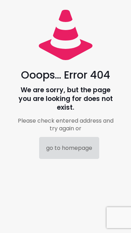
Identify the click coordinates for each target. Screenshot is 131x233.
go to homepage (69, 148)
